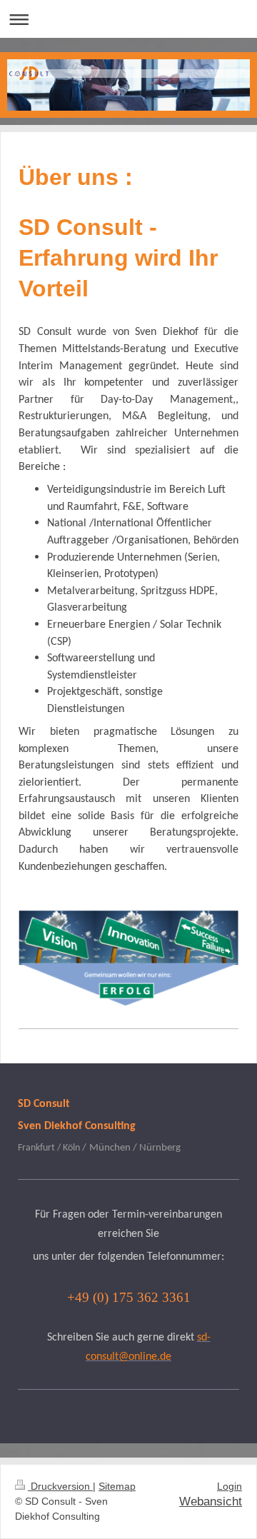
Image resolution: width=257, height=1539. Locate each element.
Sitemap (117, 1486)
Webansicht (210, 1501)
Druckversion (60, 1486)
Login (229, 1486)
